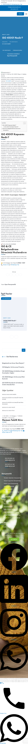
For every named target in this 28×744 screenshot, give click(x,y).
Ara (23, 350)
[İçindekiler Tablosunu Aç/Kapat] (23, 123)
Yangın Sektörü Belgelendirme (12, 515)
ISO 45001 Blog (14, 41)
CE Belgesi (6, 503)
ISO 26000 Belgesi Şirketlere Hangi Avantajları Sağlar (13, 372)
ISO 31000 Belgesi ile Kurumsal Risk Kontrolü (13, 378)
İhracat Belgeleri (8, 506)
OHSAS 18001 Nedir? (9, 320)
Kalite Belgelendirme (9, 509)
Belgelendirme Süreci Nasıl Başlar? (13, 363)
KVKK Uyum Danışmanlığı (11, 483)
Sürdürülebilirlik (8, 489)
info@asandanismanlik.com (14, 7)
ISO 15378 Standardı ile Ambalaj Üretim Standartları (12, 383)
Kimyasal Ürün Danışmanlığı (11, 492)
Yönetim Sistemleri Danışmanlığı (12, 478)
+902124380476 (7, 4)
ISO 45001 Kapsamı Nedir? (9, 125)
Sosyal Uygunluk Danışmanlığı (12, 480)
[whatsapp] (14, 274)
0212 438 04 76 (14, 9)
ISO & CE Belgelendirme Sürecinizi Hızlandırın (11, 129)
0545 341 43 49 (10, 466)
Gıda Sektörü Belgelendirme (11, 512)
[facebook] (7, 274)
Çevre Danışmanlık (9, 486)
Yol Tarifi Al (14, 539)
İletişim (20, 13)
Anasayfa (4, 41)
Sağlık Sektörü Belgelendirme (12, 518)
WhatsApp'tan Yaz (17, 4)
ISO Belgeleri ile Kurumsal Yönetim (13, 367)
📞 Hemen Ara (5, 264)
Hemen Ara (7, 430)
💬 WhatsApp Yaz (14, 264)
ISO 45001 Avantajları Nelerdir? (11, 126)
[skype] (20, 274)
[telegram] (17, 274)
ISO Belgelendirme (9, 501)
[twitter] (10, 274)
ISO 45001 (8, 81)
